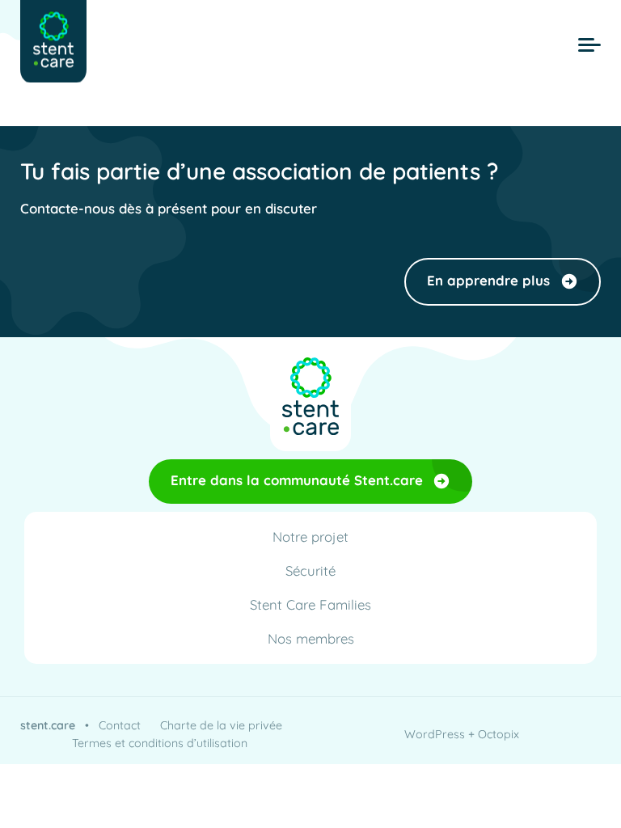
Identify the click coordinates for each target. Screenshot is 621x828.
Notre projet (310, 536)
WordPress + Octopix (461, 734)
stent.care (47, 725)
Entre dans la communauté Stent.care (297, 479)
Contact (120, 725)
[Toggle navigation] (589, 45)
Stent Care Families (310, 604)
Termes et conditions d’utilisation (159, 743)
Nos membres (311, 638)
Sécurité (310, 570)
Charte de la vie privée (221, 725)
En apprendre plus (488, 280)
